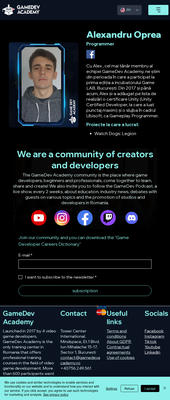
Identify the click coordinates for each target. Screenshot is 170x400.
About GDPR (119, 341)
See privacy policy (55, 394)
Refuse (129, 388)
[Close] (164, 388)
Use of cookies (121, 357)
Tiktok (151, 341)
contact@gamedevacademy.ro (80, 360)
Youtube (152, 346)
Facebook (154, 330)
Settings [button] (111, 388)
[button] (158, 10)
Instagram (154, 336)
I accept (150, 388)
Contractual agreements (118, 349)
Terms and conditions (117, 333)
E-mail (25, 255)
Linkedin (152, 352)
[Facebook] (90, 54)
